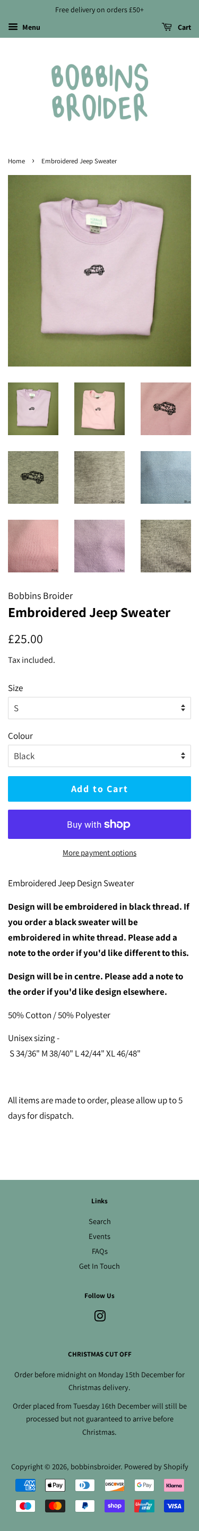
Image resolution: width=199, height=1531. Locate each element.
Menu (30, 27)
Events (99, 1236)
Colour (20, 736)
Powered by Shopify (156, 1466)
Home (16, 160)
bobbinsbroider (95, 1466)
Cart (183, 27)
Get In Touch (99, 1266)
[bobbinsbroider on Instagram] (100, 1318)
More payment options (99, 852)
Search (100, 1221)
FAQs (100, 1251)
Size (15, 688)
